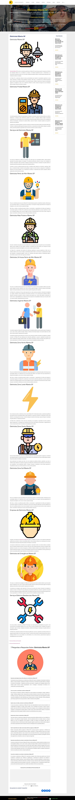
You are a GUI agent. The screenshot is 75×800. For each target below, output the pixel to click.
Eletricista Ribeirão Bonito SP (15, 643)
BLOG (62, 2)
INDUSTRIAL (58, 2)
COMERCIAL (43, 2)
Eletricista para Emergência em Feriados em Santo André (58, 57)
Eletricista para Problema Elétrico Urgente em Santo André (59, 122)
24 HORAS (33, 2)
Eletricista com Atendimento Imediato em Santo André (58, 106)
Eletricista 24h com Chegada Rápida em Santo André (59, 91)
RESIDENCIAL (38, 2)
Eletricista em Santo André (43, 797)
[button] (42, 791)
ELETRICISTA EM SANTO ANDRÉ (19, 2)
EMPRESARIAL (49, 2)
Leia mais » (56, 67)
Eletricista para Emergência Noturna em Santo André (58, 74)
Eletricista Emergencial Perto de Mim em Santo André (59, 41)
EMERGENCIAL (28, 2)
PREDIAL (54, 2)
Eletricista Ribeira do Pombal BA (15, 640)
